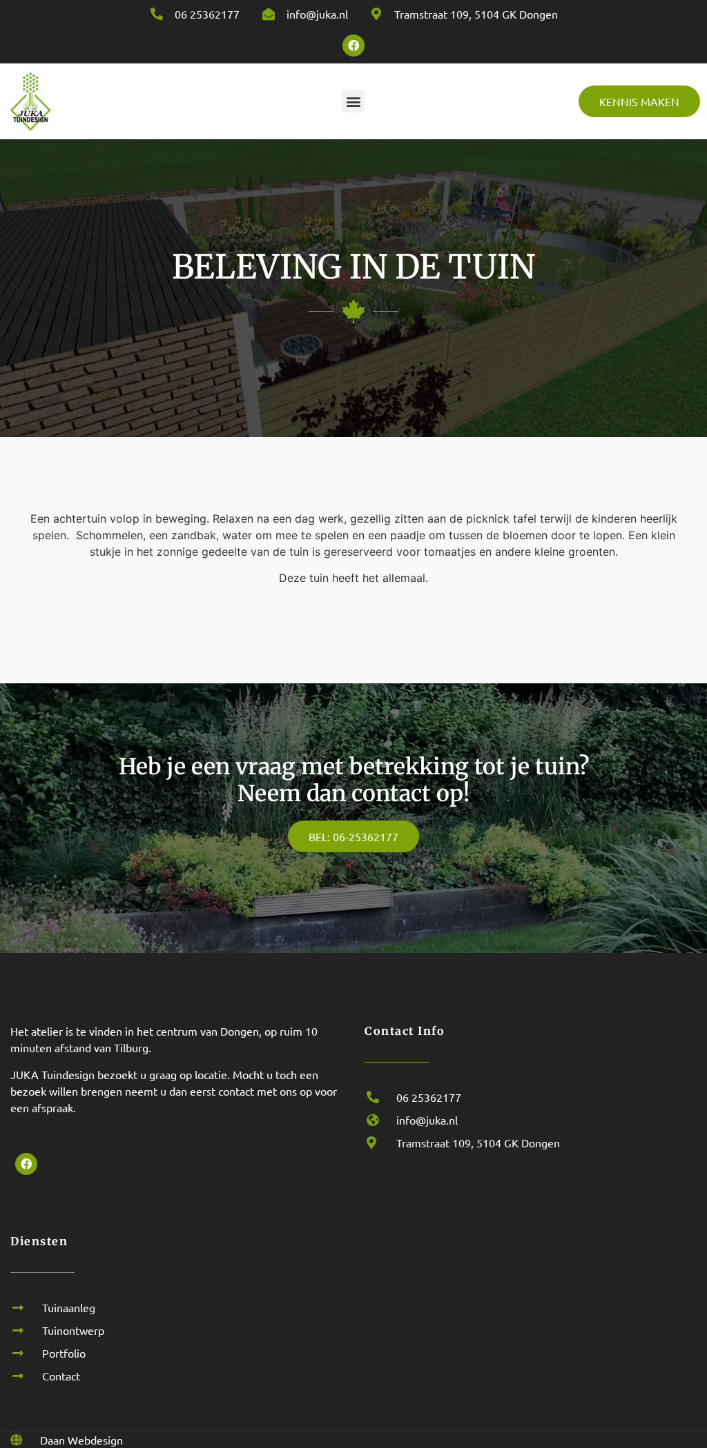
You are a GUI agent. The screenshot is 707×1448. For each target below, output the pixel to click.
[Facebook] (353, 45)
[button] (353, 101)
